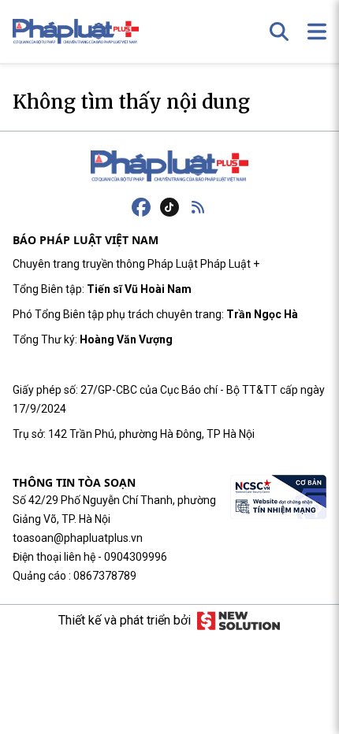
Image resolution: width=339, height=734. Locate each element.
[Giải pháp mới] (238, 620)
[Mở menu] (316, 31)
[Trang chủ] (169, 166)
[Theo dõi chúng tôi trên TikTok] (169, 207)
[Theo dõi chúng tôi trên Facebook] (141, 207)
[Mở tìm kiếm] (279, 31)
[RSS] (197, 207)
